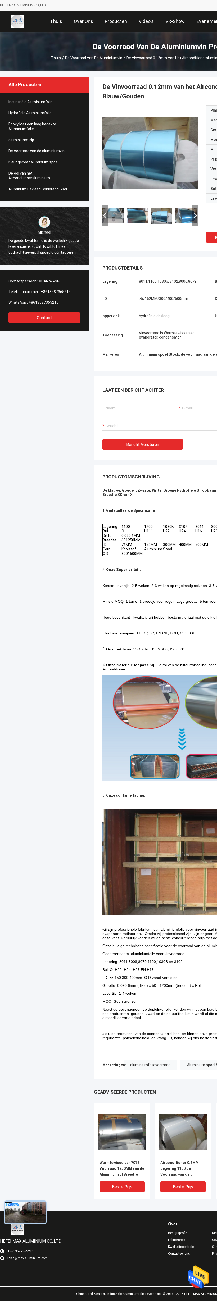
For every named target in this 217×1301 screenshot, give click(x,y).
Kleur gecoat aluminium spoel (33, 162)
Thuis (56, 58)
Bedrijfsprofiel (178, 1233)
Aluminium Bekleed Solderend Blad (37, 189)
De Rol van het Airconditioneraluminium (29, 175)
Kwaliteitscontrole (181, 1247)
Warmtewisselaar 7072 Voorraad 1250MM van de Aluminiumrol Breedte (122, 1168)
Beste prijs (122, 1186)
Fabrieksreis (176, 1240)
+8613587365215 (56, 292)
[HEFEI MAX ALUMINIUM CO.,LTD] (17, 21)
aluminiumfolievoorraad (150, 1065)
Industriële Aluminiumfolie (30, 102)
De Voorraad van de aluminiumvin (93, 58)
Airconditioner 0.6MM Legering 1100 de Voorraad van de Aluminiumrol (179, 1169)
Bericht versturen (142, 444)
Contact (44, 317)
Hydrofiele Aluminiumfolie (30, 113)
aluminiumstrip (21, 140)
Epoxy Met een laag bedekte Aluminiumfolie (32, 126)
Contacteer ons (179, 1254)
